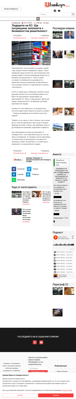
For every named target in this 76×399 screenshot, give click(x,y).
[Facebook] (55, 10)
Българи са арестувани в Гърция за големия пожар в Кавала (27, 197)
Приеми (56, 395)
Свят (47, 23)
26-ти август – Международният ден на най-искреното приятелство (50, 196)
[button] (38, 18)
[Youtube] (59, 10)
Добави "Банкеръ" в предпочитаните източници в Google (38, 159)
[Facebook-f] (35, 342)
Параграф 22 (60, 284)
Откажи (20, 395)
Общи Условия (67, 390)
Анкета (57, 154)
